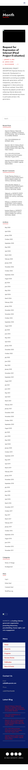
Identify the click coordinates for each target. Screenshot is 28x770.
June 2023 (7, 334)
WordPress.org (9, 591)
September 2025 (9, 243)
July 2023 (7, 330)
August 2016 (8, 538)
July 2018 (7, 487)
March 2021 (8, 401)
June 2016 (7, 542)
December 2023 (9, 310)
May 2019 (7, 460)
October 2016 (8, 531)
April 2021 (7, 397)
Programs (7, 653)
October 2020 (9, 420)
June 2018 (7, 491)
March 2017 (8, 519)
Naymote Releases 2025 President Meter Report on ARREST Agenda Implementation (14, 162)
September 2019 (9, 456)
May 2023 (7, 338)
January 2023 (8, 346)
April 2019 (7, 464)
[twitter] (16, 754)
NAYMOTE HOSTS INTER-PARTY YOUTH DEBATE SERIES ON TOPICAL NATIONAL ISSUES (14, 179)
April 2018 (7, 499)
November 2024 (9, 267)
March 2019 (8, 468)
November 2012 (9, 546)
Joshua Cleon (9, 62)
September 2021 (9, 377)
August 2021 (8, 381)
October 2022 (9, 353)
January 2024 (8, 306)
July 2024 (7, 283)
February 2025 (9, 259)
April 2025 (8, 251)
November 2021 (9, 373)
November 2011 (9, 550)
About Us (7, 649)
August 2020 (8, 428)
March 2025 (8, 255)
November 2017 (9, 507)
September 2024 (9, 275)
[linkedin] (12, 754)
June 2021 (7, 389)
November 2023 (9, 314)
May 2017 (7, 515)
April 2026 (8, 231)
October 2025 (9, 239)
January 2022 (8, 369)
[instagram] (19, 754)
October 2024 (9, 271)
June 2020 (7, 436)
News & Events (9, 666)
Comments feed (9, 587)
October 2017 (8, 511)
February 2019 (9, 472)
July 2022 (7, 357)
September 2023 (9, 322)
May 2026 (7, 227)
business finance (9, 210)
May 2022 (7, 365)
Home (6, 645)
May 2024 (7, 290)
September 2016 (9, 535)
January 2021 (8, 409)
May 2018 (7, 495)
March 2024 (8, 298)
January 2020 (8, 448)
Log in (6, 579)
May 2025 (7, 247)
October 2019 (8, 452)
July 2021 (7, 385)
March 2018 (8, 503)
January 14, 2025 (9, 59)
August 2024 (8, 279)
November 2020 (9, 416)
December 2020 (9, 412)
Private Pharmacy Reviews (12, 176)
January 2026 (8, 235)
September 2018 (9, 483)
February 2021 (9, 405)
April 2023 (8, 342)
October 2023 (9, 318)
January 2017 (8, 527)
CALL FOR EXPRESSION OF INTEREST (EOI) (12, 140)
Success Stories (9, 658)
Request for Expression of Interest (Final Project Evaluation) (14, 51)
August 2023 (8, 326)
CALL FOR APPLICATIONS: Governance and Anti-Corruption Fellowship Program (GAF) (13, 155)
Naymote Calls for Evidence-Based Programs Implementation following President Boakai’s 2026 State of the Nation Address (14, 147)
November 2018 (9, 479)
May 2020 (7, 440)
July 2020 (7, 432)
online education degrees (11, 185)
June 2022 (7, 361)
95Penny (7, 202)
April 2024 (8, 294)
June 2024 (7, 286)
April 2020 (8, 444)
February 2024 (9, 302)
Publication (8, 662)
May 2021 (7, 393)
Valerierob (7, 193)
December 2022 (9, 349)
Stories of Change (9, 563)
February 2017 (9, 523)
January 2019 (8, 475)
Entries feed (8, 583)
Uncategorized (9, 64)
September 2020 (9, 424)
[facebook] (7, 754)
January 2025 (8, 263)
